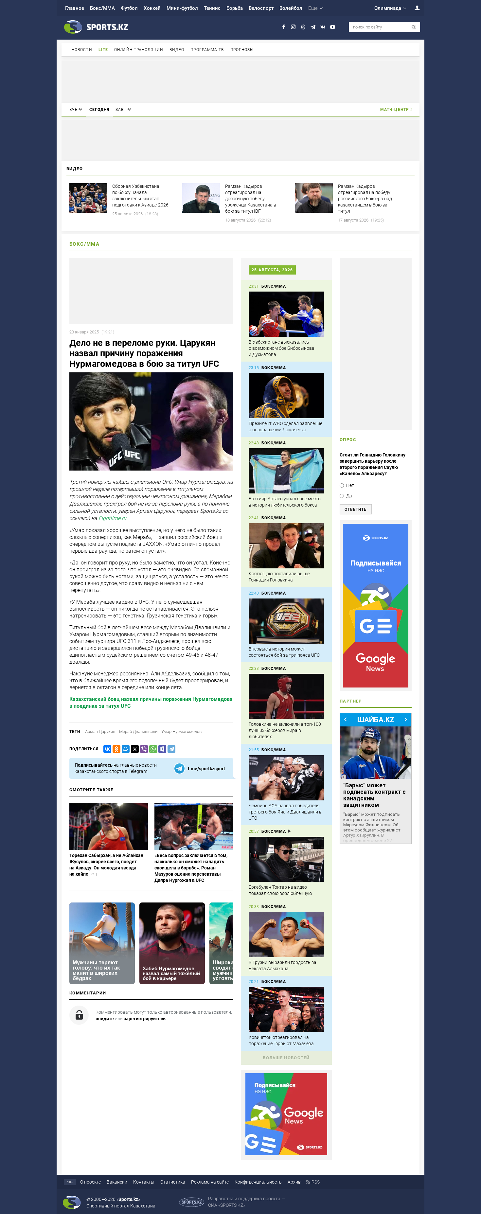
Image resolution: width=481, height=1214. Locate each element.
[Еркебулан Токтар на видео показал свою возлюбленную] (286, 859)
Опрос (348, 439)
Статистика (172, 1182)
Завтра (124, 109)
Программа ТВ (207, 49)
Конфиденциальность (258, 1182)
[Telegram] (170, 749)
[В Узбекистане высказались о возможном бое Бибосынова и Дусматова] (286, 314)
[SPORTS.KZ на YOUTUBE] (332, 27)
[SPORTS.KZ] (376, 605)
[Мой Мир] (124, 749)
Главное (74, 8)
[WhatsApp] (151, 749)
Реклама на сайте (210, 1182)
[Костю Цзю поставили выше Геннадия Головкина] (286, 545)
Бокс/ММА (102, 8)
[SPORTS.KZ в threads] (303, 27)
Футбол (129, 8)
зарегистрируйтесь (145, 1018)
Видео (177, 49)
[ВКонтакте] (106, 749)
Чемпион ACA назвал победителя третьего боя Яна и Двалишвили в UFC (285, 812)
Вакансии (117, 1182)
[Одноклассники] (115, 749)
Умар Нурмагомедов (181, 731)
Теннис (212, 8)
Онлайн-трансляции (138, 49)
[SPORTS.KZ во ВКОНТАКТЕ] (322, 27)
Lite (103, 49)
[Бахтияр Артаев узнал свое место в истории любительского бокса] (286, 470)
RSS (316, 1182)
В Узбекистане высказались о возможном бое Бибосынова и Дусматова (281, 348)
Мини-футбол (182, 8)
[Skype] (161, 749)
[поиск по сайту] (414, 27)
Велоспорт (261, 8)
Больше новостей (286, 1057)
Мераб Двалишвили (138, 731)
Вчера (76, 109)
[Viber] (142, 749)
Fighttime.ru (112, 518)
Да (349, 495)
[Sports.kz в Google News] (286, 1153)
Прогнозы (242, 49)
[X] (133, 749)
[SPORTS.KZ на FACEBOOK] (283, 27)
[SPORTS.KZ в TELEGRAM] (313, 27)
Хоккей (152, 8)
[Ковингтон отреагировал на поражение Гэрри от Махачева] (286, 1009)
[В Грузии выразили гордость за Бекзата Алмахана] (286, 934)
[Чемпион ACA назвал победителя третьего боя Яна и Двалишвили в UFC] (286, 777)
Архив (294, 1182)
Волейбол (290, 8)
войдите (105, 1018)
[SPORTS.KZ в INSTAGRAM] (293, 27)
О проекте (90, 1182)
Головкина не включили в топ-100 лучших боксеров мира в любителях (285, 730)
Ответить (356, 509)
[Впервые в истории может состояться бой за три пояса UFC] (286, 621)
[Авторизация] (413, 7)
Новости (82, 49)
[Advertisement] (240, 81)
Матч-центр (394, 109)
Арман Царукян (100, 731)
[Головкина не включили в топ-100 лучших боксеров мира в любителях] (286, 696)
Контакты (143, 1182)
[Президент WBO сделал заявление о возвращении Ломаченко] (286, 395)
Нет (350, 485)
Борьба (234, 8)
